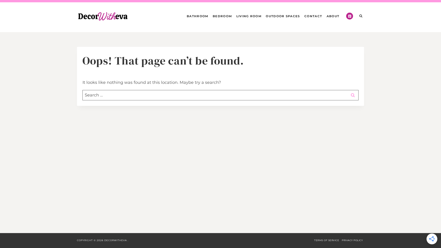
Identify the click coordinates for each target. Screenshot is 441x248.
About (333, 16)
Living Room (248, 16)
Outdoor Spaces (283, 16)
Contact (313, 16)
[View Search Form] (361, 16)
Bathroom (197, 16)
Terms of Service (326, 240)
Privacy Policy (352, 240)
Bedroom (222, 16)
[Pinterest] (349, 16)
